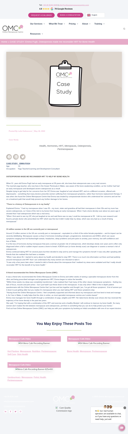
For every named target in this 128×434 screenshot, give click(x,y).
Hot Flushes (13, 351)
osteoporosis (81, 183)
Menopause (70, 146)
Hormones (52, 146)
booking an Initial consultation (85, 308)
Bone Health (73, 351)
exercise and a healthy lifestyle (67, 303)
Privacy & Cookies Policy (114, 401)
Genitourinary (14, 377)
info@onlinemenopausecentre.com (74, 5)
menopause (47, 183)
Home (4, 42)
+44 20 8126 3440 (50, 5)
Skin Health (22, 354)
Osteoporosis (84, 146)
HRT (61, 146)
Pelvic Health (40, 377)
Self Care (12, 354)
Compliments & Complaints (14, 406)
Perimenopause (65, 149)
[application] (43, 23)
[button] (124, 29)
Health (42, 146)
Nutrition (36, 351)
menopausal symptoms (76, 194)
